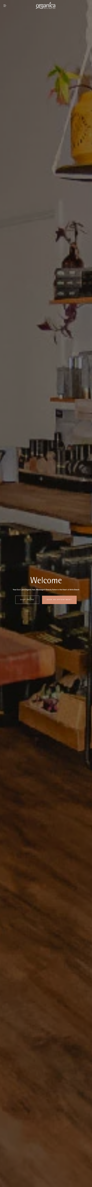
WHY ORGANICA (28, 599)
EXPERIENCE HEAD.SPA (61, 599)
